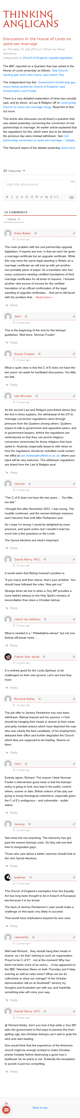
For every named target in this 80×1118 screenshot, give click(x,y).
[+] (56, 196)
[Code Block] (41, 196)
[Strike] (21, 196)
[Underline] (16, 196)
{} (51, 196)
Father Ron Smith (27, 656)
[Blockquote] (36, 196)
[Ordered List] (26, 196)
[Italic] (11, 196)
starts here (68, 147)
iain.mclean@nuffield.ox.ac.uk (40, 455)
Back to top (40, 1107)
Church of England (35, 57)
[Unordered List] (31, 196)
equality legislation (61, 57)
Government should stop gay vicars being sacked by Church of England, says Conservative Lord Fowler (39, 86)
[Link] (46, 196)
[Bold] (7, 196)
